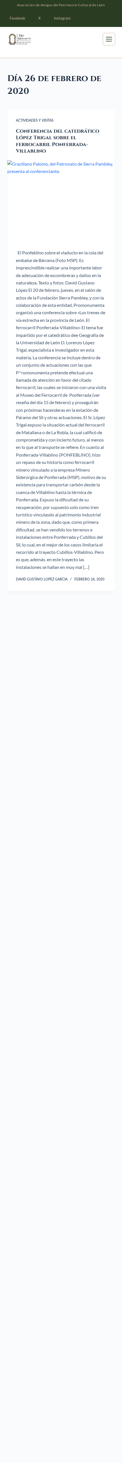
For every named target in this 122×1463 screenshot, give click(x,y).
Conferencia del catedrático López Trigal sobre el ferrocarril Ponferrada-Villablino (57, 141)
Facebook (17, 18)
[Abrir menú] (109, 39)
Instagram (62, 18)
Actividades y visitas (35, 120)
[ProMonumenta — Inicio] (28, 39)
